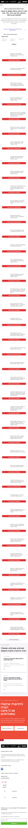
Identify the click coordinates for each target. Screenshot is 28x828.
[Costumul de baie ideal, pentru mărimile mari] (14, 663)
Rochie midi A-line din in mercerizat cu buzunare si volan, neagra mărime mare (17, 84)
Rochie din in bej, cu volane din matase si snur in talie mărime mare (17, 128)
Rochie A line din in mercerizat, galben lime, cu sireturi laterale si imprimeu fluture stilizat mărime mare (17, 114)
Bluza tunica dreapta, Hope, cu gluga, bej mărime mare (17, 230)
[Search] (26, 5)
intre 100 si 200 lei (5, 778)
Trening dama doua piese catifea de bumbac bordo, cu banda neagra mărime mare (17, 628)
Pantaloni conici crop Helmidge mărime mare (16, 319)
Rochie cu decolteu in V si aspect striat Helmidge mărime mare (16, 99)
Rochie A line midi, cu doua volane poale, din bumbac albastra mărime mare (17, 437)
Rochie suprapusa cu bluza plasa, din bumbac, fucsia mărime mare (17, 172)
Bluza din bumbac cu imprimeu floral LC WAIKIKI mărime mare (17, 216)
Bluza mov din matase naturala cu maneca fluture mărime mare (17, 55)
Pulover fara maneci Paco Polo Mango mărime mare (18, 348)
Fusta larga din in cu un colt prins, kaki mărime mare (17, 495)
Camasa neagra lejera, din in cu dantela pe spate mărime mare (17, 511)
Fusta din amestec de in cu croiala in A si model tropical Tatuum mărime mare (17, 481)
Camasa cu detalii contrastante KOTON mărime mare (18, 245)
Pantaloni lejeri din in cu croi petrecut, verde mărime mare (17, 451)
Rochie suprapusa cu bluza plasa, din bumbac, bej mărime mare (17, 275)
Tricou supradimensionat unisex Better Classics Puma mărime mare (17, 260)
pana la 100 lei (4, 776)
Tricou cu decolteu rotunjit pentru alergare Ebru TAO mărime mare (16, 143)
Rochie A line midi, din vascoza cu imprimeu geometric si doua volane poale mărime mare (17, 187)
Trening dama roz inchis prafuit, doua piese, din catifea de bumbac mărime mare (17, 334)
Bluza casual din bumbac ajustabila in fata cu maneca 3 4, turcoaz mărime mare (17, 305)
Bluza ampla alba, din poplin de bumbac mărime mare (17, 363)
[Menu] (1, 5)
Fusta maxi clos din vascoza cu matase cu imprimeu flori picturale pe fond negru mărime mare (17, 408)
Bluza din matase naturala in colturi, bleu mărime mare (17, 466)
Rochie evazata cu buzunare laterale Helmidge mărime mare (17, 202)
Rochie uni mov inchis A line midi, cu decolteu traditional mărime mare (17, 525)
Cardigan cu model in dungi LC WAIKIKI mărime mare (17, 598)
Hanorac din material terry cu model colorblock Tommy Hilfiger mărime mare (17, 540)
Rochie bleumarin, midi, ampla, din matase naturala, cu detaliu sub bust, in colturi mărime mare (18, 290)
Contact (4, 785)
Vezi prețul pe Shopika (14, 60)
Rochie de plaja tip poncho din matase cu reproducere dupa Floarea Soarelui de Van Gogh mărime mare (17, 393)
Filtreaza (14, 44)
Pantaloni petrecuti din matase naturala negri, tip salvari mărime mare (16, 555)
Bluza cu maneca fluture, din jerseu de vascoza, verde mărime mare (17, 569)
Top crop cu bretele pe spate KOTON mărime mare (17, 69)
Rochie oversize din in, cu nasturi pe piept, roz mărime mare (17, 613)
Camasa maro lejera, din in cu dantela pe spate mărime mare (17, 584)
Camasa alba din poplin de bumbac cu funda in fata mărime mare (16, 158)
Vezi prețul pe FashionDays (14, 75)
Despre (4, 787)
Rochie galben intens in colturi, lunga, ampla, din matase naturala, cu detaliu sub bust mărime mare (17, 423)
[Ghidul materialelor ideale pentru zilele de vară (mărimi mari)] (14, 682)
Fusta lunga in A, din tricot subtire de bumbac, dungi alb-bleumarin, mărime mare (17, 378)
